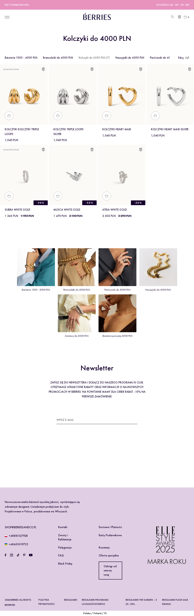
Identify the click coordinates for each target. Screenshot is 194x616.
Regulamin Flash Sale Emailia (175, 601)
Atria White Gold (114, 210)
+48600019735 (18, 544)
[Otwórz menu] (7, 17)
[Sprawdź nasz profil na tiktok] (18, 555)
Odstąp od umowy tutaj (110, 570)
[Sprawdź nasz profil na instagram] (12, 555)
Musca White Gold (66, 210)
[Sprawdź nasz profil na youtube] (30, 555)
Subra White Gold (17, 210)
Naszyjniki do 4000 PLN (129, 58)
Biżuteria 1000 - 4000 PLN (21, 58)
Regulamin (70, 599)
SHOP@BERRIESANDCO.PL (20, 527)
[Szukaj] (172, 17)
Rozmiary (104, 547)
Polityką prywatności (89, 460)
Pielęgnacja (64, 547)
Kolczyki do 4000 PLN (94, 58)
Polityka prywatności (46, 601)
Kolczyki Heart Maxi (116, 129)
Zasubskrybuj (128, 420)
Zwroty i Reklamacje (64, 537)
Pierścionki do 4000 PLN (164, 58)
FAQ (61, 555)
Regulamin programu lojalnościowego (95, 601)
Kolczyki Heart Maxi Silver (170, 129)
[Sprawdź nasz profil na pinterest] (24, 555)
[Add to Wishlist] (43, 69)
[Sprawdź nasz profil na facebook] (5, 555)
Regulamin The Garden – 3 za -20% (141, 601)
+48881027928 (18, 536)
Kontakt (62, 527)
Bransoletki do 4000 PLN (58, 58)
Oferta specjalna (109, 555)
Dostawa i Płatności (110, 527)
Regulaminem (67, 460)
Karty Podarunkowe (110, 535)
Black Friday (65, 564)
